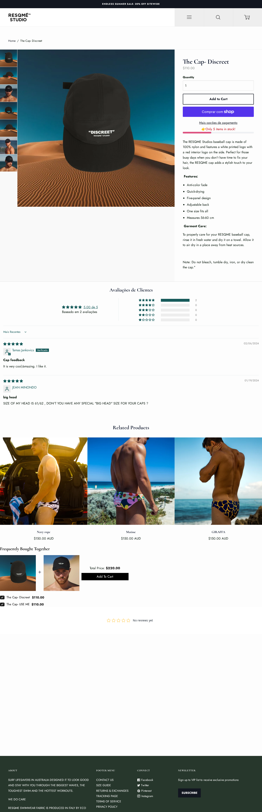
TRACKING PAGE (107, 796)
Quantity (188, 77)
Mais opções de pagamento (218, 122)
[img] (13, 344)
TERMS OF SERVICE (108, 801)
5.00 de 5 (91, 307)
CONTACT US (105, 780)
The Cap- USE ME (18, 604)
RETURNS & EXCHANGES (112, 791)
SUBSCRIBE (189, 793)
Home (12, 41)
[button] (147, 300)
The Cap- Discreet (18, 597)
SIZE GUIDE (103, 785)
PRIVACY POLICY (106, 807)
